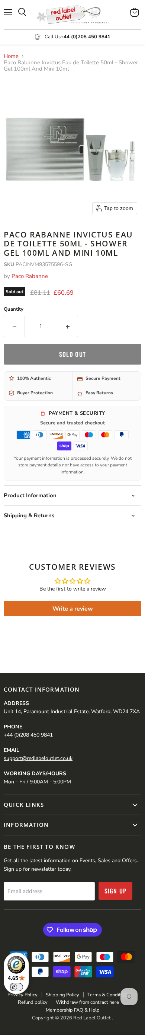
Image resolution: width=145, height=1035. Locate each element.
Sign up (115, 890)
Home (11, 56)
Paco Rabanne (30, 276)
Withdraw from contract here (87, 1002)
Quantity (13, 309)
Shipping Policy (62, 995)
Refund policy (33, 1002)
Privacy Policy (22, 995)
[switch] (16, 987)
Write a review (72, 609)
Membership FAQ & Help (73, 1010)
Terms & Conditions (108, 995)
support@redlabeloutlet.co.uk (38, 758)
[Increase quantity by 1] (67, 326)
